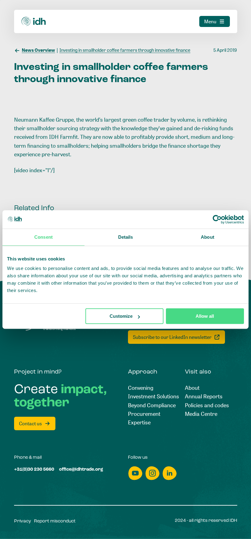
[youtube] (135, 473)
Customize (121, 316)
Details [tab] (125, 237)
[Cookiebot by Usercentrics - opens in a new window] (217, 219)
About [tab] (207, 237)
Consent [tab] (43, 237)
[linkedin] (169, 473)
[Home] (33, 21)
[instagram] (152, 473)
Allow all (205, 316)
